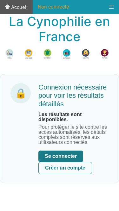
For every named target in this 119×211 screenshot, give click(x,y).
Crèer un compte (65, 168)
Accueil (19, 7)
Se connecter (61, 156)
